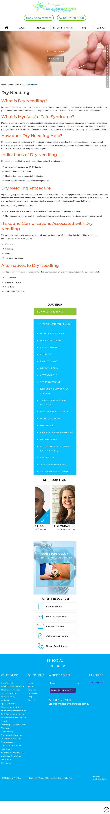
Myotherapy (7, 759)
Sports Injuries (8, 704)
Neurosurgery (49, 368)
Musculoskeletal (51, 418)
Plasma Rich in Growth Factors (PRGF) (54, 448)
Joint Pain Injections (53, 464)
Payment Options (55, 626)
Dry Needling (48, 439)
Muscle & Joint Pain (52, 333)
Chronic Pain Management (57, 432)
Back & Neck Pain (50, 340)
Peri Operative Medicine (55, 411)
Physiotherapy (49, 347)
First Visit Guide (54, 606)
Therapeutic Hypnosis (11, 735)
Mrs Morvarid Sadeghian (50, 311)
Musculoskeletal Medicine (13, 710)
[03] (107, 51)
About (22, 28)
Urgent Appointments (57, 646)
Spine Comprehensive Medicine (53, 402)
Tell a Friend (69, 778)
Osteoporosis (48, 375)
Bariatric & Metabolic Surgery (54, 391)
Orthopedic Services (11, 738)
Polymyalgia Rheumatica (12, 752)
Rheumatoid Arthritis (11, 707)
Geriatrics (46, 425)
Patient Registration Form (62, 690)
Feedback (58, 778)
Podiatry (46, 354)
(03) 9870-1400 (73, 18)
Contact (101, 28)
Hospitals (32, 693)
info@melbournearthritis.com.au (71, 703)
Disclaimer (33, 778)
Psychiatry (6, 763)
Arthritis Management (54, 471)
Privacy (42, 778)
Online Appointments (57, 636)
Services (41, 28)
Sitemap (49, 778)
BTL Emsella (47, 457)
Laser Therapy (49, 361)
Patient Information (63, 28)
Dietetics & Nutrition (11, 756)
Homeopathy (7, 731)
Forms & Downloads (56, 616)
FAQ (84, 28)
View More (55, 59)
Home (6, 28)
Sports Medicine (50, 382)
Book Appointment (38, 18)
